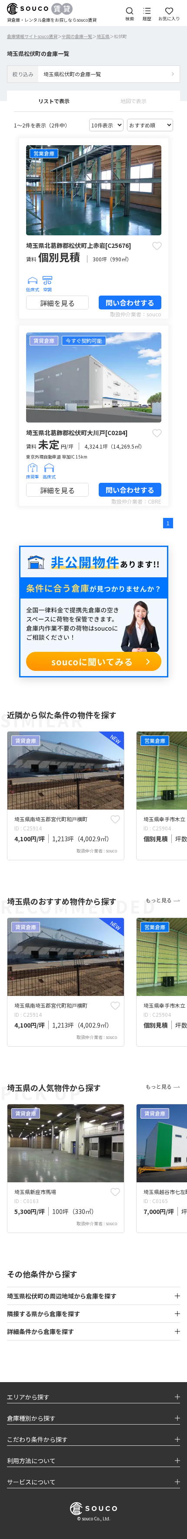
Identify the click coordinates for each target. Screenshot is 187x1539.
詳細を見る (57, 303)
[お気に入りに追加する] (157, 246)
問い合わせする (130, 302)
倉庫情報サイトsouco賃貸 (32, 36)
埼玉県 (103, 36)
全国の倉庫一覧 (77, 36)
